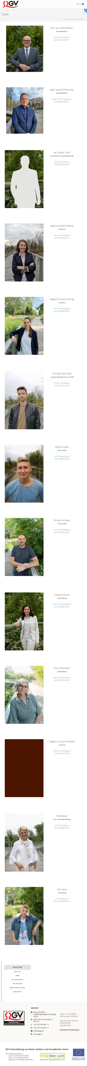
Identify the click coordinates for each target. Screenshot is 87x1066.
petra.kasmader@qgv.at (62, 677)
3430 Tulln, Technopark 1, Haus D (43, 1020)
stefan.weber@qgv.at (61, 37)
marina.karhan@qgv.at (62, 235)
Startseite (66, 19)
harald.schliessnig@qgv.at (61, 99)
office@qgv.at (38, 1031)
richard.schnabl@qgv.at (62, 530)
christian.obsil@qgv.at (62, 383)
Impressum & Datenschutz (69, 1030)
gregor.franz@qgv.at (62, 162)
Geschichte (17, 992)
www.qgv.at (37, 1034)
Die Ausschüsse (17, 979)
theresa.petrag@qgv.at (62, 308)
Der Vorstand (17, 984)
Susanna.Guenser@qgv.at (62, 604)
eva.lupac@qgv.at (62, 898)
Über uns (17, 972)
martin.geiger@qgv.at (62, 456)
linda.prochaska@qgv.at (62, 751)
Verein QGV (75, 19)
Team (17, 975)
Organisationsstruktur (17, 988)
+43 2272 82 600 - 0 (40, 1024)
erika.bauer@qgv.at (62, 825)
